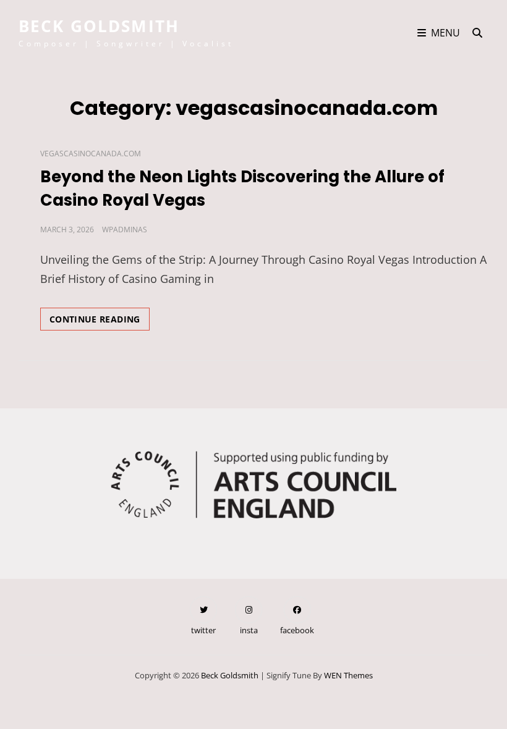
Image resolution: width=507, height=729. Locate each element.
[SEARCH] (477, 33)
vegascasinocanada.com (90, 153)
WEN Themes (348, 675)
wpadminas (124, 229)
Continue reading (99, 322)
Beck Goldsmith (99, 26)
